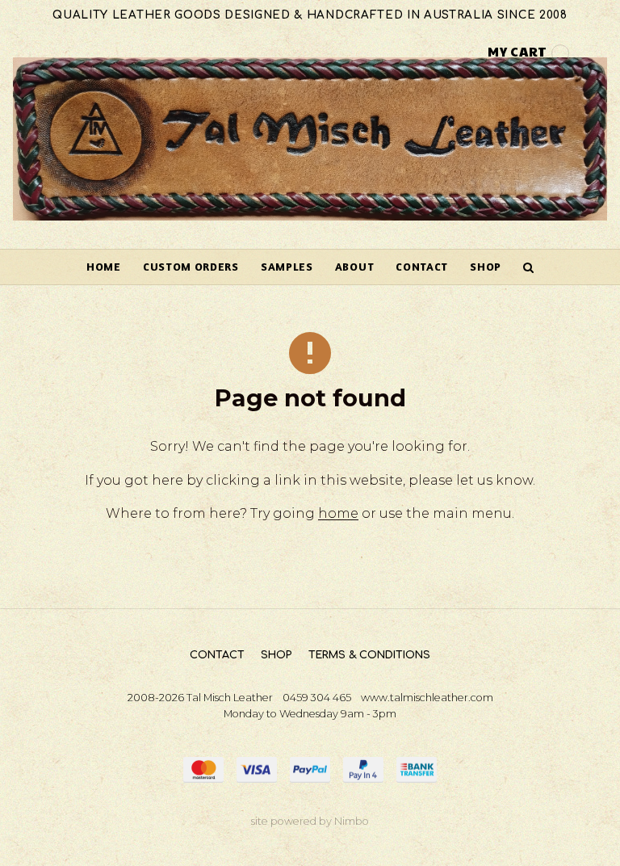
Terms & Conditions (369, 655)
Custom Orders (191, 266)
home (338, 513)
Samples (287, 266)
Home (103, 266)
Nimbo (351, 821)
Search (529, 267)
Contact (422, 266)
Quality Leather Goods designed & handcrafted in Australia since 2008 (309, 15)
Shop (485, 266)
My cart (517, 51)
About (354, 266)
